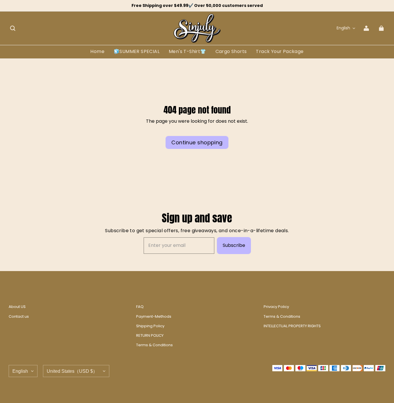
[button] (13, 28)
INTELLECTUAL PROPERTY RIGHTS (292, 326)
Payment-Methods (153, 316)
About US (17, 306)
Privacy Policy (276, 306)
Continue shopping (197, 142)
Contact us (19, 316)
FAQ (140, 306)
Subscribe (234, 245)
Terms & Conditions (154, 345)
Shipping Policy (150, 326)
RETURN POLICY (150, 335)
